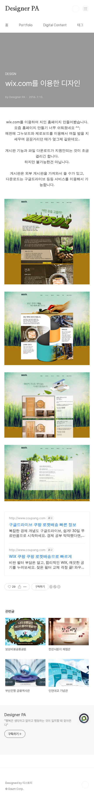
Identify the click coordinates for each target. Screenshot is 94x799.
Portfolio (26, 25)
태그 (80, 25)
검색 (75, 8)
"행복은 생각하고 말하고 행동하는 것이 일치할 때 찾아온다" (37, 723)
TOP (85, 784)
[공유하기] (19, 586)
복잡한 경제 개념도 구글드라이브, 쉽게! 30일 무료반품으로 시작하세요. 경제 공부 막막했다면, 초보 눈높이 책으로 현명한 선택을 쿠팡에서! (47, 533)
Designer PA (22, 9)
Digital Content (55, 25)
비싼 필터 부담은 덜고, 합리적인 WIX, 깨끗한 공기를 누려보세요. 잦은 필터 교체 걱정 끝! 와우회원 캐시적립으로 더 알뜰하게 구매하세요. (47, 565)
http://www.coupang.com (27, 518)
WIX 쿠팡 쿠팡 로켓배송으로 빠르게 (40, 556)
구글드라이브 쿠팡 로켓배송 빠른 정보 (42, 524)
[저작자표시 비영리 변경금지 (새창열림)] (55, 587)
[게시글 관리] (25, 586)
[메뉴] (85, 8)
